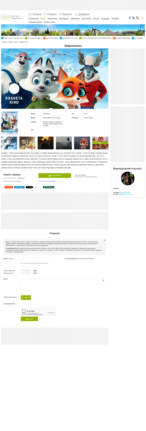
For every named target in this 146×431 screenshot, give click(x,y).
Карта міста (75, 18)
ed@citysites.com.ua (126, 194)
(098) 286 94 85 (125, 192)
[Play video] (55, 78)
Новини (52, 14)
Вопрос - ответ (49, 22)
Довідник (84, 14)
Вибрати (27, 297)
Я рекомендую (55, 175)
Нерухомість (64, 18)
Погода (96, 18)
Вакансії (67, 14)
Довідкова (105, 18)
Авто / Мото (86, 18)
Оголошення (33, 18)
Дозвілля (115, 18)
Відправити (29, 319)
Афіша (42, 18)
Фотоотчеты (52, 18)
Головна (36, 14)
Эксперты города (35, 22)
